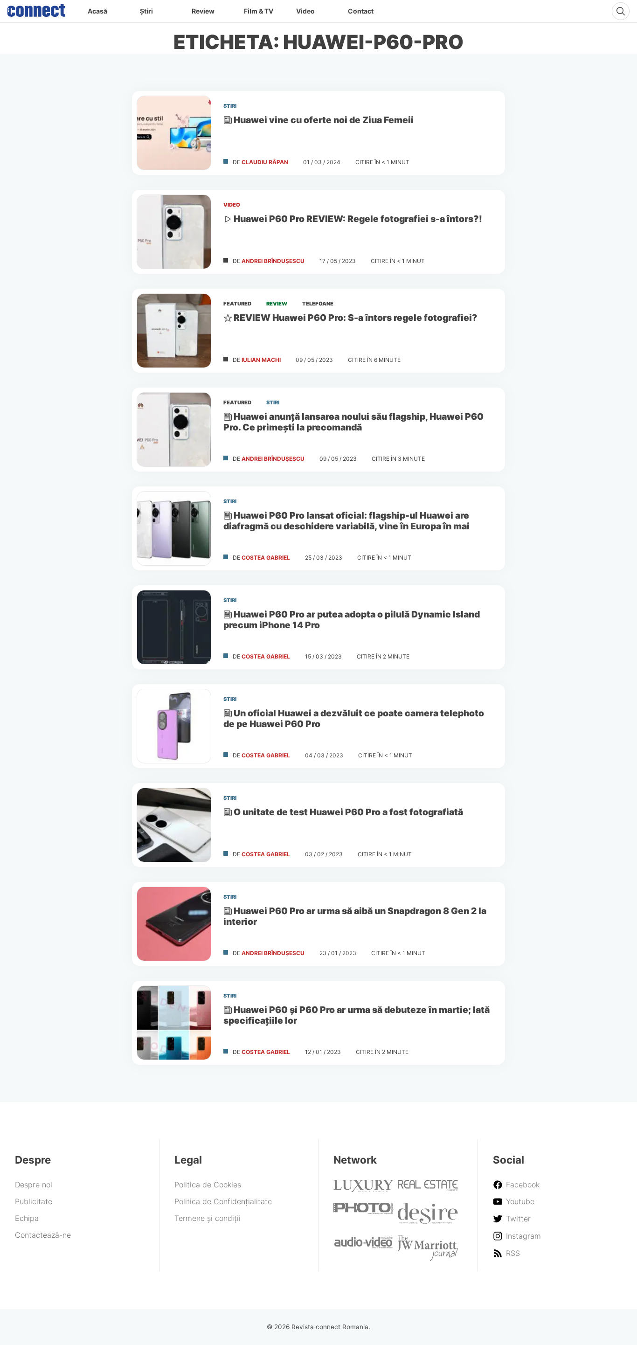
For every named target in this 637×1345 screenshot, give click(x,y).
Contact (361, 11)
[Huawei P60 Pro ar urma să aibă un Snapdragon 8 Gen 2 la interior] (174, 924)
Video (305, 11)
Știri (146, 11)
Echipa (27, 1218)
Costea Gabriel (266, 557)
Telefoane (317, 303)
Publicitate (33, 1201)
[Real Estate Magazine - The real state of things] (428, 1188)
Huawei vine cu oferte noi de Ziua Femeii (324, 119)
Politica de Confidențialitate (223, 1201)
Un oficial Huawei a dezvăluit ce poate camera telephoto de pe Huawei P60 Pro (353, 718)
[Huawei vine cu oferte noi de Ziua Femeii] (174, 133)
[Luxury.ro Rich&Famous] (363, 1189)
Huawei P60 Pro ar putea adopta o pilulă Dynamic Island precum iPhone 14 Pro (351, 620)
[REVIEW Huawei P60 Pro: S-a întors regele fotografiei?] (174, 330)
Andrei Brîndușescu (273, 260)
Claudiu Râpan (265, 162)
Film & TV (258, 11)
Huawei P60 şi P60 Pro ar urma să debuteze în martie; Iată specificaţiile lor (356, 1015)
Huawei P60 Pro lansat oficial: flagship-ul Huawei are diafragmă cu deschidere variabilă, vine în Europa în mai (346, 521)
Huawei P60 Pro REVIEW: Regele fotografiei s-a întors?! (358, 218)
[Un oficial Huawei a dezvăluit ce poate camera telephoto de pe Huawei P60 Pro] (174, 726)
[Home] (36, 8)
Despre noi (33, 1184)
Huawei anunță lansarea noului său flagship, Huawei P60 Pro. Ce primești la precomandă (353, 422)
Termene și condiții (207, 1218)
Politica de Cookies (207, 1184)
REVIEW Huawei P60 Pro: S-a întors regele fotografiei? (356, 317)
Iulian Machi (261, 359)
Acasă (97, 11)
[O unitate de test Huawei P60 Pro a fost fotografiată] (174, 825)
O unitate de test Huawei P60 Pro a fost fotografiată (348, 812)
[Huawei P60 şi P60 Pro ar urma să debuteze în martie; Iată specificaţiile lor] (174, 1022)
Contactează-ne (43, 1235)
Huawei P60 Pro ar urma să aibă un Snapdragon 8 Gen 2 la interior (354, 916)
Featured (237, 303)
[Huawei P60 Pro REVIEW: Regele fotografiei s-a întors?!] (174, 231)
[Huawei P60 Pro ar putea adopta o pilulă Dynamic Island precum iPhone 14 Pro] (174, 627)
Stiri (229, 106)
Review (203, 11)
